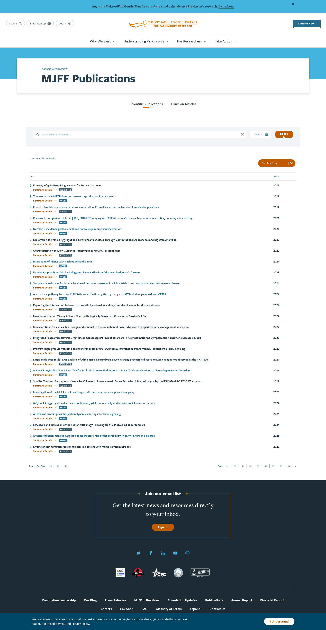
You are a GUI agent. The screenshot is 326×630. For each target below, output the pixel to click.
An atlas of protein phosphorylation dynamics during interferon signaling (77, 414)
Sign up (163, 527)
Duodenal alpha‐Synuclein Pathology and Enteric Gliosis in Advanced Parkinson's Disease (86, 272)
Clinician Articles (183, 103)
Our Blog (90, 600)
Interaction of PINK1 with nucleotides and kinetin (63, 261)
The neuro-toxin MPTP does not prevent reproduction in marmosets (74, 196)
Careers (106, 608)
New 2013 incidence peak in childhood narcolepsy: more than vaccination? (77, 229)
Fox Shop (126, 608)
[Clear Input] (242, 134)
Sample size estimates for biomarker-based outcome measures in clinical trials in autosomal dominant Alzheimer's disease (106, 283)
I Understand (279, 621)
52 (235, 466)
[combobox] (276, 163)
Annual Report (241, 600)
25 (58, 466)
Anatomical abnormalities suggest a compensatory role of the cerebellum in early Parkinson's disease (94, 436)
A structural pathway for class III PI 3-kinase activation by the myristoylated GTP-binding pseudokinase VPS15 (99, 294)
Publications (214, 600)
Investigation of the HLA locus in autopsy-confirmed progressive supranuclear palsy (83, 392)
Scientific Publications (146, 103)
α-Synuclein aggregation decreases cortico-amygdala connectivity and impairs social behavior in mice (94, 403)
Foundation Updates (182, 600)
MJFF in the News (147, 600)
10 (50, 466)
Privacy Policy (80, 623)
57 (273, 466)
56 (266, 466)
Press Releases (115, 600)
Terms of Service (54, 623)
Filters (258, 134)
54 (250, 466)
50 (66, 466)
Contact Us (217, 608)
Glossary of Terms (169, 608)
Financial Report (272, 600)
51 (227, 466)
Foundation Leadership (59, 600)
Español (195, 608)
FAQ (145, 608)
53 (243, 466)
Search (284, 134)
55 (258, 466)
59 (288, 466)
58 (281, 466)
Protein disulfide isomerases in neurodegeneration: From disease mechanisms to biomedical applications (96, 207)
